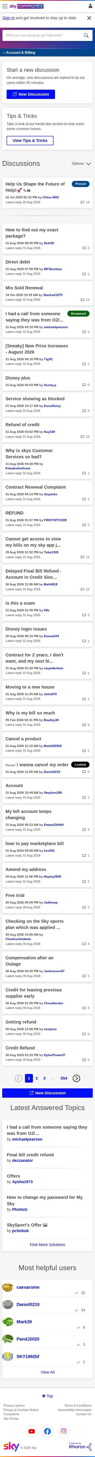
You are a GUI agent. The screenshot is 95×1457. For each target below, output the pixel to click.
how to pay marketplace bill (35, 843)
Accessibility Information (74, 1410)
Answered (78, 313)
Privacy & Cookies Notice (21, 1410)
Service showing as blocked (35, 398)
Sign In (89, 7)
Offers (13, 1176)
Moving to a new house (30, 687)
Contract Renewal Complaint (36, 487)
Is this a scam (20, 603)
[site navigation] (5, 6)
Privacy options (14, 1405)
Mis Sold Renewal (24, 287)
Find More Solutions (47, 1244)
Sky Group (11, 1418)
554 (64, 1078)
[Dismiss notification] (89, 18)
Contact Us (83, 1414)
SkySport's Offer (25, 1225)
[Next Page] (76, 1078)
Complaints (11, 1414)
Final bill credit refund (30, 1154)
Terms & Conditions (77, 1405)
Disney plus (18, 377)
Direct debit (18, 261)
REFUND (14, 513)
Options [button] (78, 163)
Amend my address (26, 869)
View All (48, 1372)
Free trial (15, 895)
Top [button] (50, 1396)
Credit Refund (20, 1047)
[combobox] (43, 35)
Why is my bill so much (30, 712)
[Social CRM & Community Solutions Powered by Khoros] (80, 1446)
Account (14, 785)
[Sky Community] (27, 6)
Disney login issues (26, 629)
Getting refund (21, 1022)
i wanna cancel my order (42, 764)
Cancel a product (23, 738)
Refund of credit (23, 424)
